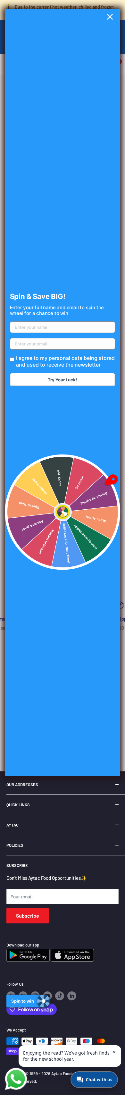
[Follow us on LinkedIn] (71, 995)
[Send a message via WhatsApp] (16, 1079)
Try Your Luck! (62, 379)
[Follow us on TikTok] (59, 995)
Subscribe (27, 915)
